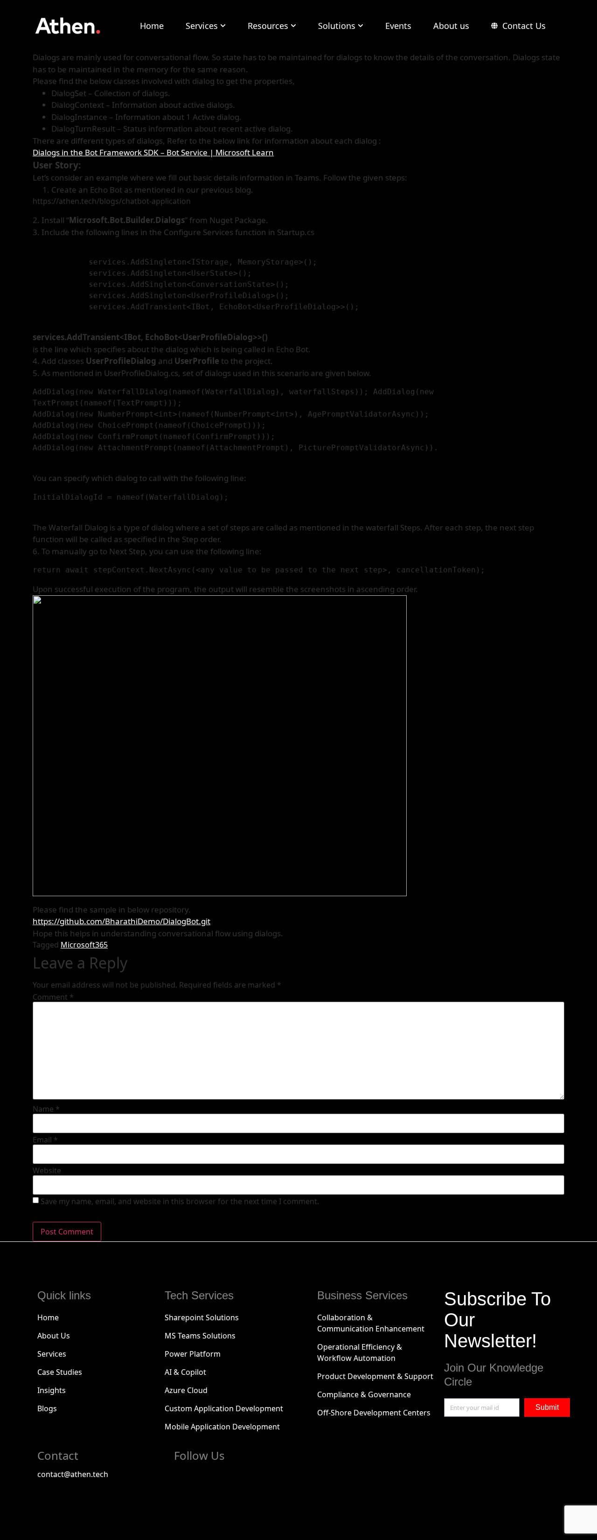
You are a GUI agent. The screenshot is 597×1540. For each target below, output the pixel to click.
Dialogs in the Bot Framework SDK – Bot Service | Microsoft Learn (153, 152)
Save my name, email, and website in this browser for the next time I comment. (180, 1201)
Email (45, 1139)
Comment (53, 997)
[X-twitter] (210, 1479)
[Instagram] (261, 1479)
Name (46, 1109)
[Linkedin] (236, 1479)
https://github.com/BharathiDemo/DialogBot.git (121, 921)
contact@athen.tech (72, 1474)
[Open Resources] (293, 26)
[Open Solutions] (360, 26)
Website (47, 1170)
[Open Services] (223, 26)
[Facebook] (185, 1479)
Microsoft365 (84, 945)
